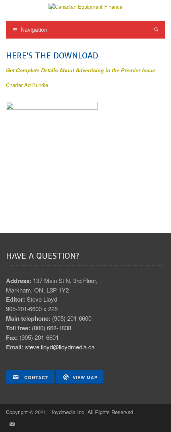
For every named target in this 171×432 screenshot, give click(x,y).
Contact (36, 377)
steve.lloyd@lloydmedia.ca (60, 347)
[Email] (12, 424)
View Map (85, 377)
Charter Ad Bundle (27, 85)
